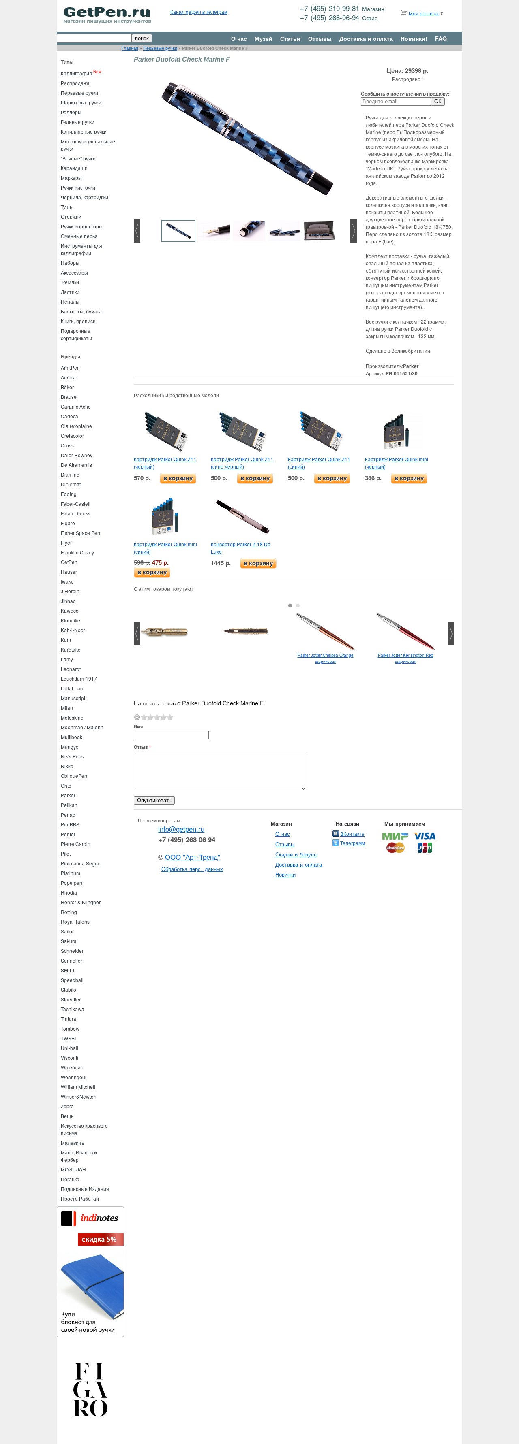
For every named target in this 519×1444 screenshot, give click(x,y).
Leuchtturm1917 (79, 678)
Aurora (68, 377)
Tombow (70, 1028)
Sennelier (71, 960)
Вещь (67, 1115)
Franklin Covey (77, 552)
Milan (67, 707)
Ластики (70, 291)
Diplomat (71, 484)
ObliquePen (74, 775)
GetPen (69, 561)
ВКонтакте (352, 833)
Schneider (72, 950)
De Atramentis (76, 464)
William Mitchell (78, 1086)
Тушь (66, 206)
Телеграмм (352, 842)
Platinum (70, 872)
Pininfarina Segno (81, 863)
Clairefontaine (76, 425)
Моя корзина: (424, 13)
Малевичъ (72, 1142)
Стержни (71, 216)
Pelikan (69, 804)
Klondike (70, 620)
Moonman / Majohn (82, 727)
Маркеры (71, 177)
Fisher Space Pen (80, 532)
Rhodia (69, 892)
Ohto (66, 785)
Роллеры (71, 112)
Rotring (69, 911)
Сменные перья (79, 235)
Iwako (67, 581)
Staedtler (71, 999)
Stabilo (68, 989)
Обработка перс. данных (192, 869)
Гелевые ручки (77, 121)
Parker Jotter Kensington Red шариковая (405, 658)
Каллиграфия (76, 73)
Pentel (68, 834)
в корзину (178, 478)
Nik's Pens (72, 756)
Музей (263, 38)
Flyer (66, 542)
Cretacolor (72, 435)
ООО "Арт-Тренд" (192, 857)
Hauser (69, 571)
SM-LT (68, 970)
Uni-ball (69, 1047)
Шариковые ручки (81, 102)
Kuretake (71, 649)
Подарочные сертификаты (76, 334)
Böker (67, 386)
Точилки (70, 282)
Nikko (67, 765)
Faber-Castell (75, 503)
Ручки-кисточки (78, 187)
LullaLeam (72, 688)
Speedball (72, 979)
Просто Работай (80, 1198)
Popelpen (71, 882)
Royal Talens (75, 921)
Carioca (69, 416)
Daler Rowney (76, 455)
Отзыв (142, 747)
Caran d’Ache (76, 406)
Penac (68, 814)
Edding (69, 493)
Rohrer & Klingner (81, 902)
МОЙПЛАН (73, 1169)
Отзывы (320, 38)
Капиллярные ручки (84, 131)
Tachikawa (72, 1008)
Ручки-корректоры (82, 226)
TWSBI (68, 1038)
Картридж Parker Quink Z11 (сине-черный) (242, 463)
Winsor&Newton (79, 1096)
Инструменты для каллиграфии (81, 249)
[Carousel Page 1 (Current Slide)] (290, 605)
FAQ (441, 38)
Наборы (70, 262)
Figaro (68, 523)
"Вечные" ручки (78, 158)
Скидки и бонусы (296, 854)
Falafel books (75, 513)
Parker (68, 795)
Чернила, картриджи (84, 197)
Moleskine (72, 717)
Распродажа (75, 82)
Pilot (66, 853)
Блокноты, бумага (81, 311)
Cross (67, 445)
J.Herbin (70, 591)
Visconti (69, 1057)
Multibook (71, 736)
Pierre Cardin (75, 843)
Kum (66, 639)
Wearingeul (73, 1076)
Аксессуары (74, 272)
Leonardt (71, 668)
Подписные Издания (85, 1188)
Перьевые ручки (160, 48)
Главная (130, 48)
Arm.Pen (70, 367)
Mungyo (70, 746)
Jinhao (68, 600)
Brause (69, 396)
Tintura (68, 1018)
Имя (138, 726)
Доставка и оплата (366, 38)
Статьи (290, 38)
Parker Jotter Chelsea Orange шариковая (326, 658)
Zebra (67, 1106)
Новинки (285, 874)
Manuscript (73, 697)
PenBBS (70, 824)
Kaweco (70, 610)
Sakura (69, 940)
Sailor (67, 931)
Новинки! (414, 38)
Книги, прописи (78, 320)
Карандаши (74, 167)
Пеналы (70, 301)
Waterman (72, 1067)
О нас (239, 38)
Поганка (70, 1179)
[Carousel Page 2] (298, 605)
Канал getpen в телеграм (198, 11)
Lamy (67, 659)
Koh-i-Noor (73, 629)
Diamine (70, 474)
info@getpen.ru (181, 829)
